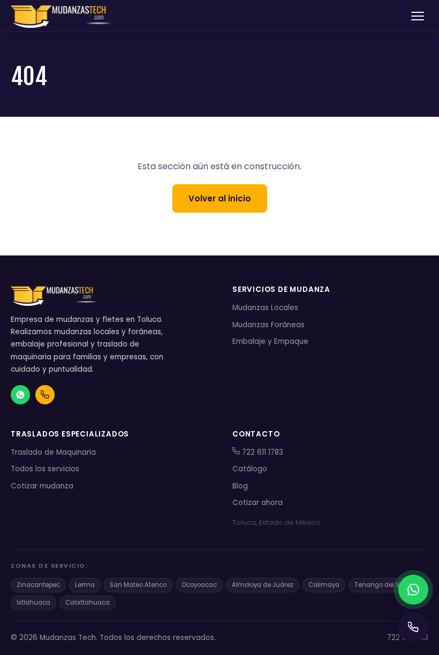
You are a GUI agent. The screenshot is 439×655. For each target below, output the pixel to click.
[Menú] (417, 16)
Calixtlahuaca (87, 602)
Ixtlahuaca (33, 602)
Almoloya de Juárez (262, 585)
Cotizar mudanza (42, 486)
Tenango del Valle (382, 585)
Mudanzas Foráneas (268, 325)
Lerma (85, 585)
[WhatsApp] (413, 590)
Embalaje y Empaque (270, 341)
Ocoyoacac (199, 585)
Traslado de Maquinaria (53, 452)
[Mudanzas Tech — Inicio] (62, 16)
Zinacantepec (38, 585)
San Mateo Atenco (138, 585)
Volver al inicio (219, 198)
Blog (240, 486)
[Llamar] (413, 627)
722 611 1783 (261, 452)
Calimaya (323, 585)
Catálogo (249, 469)
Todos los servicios (45, 469)
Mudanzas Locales (265, 308)
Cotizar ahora (257, 503)
